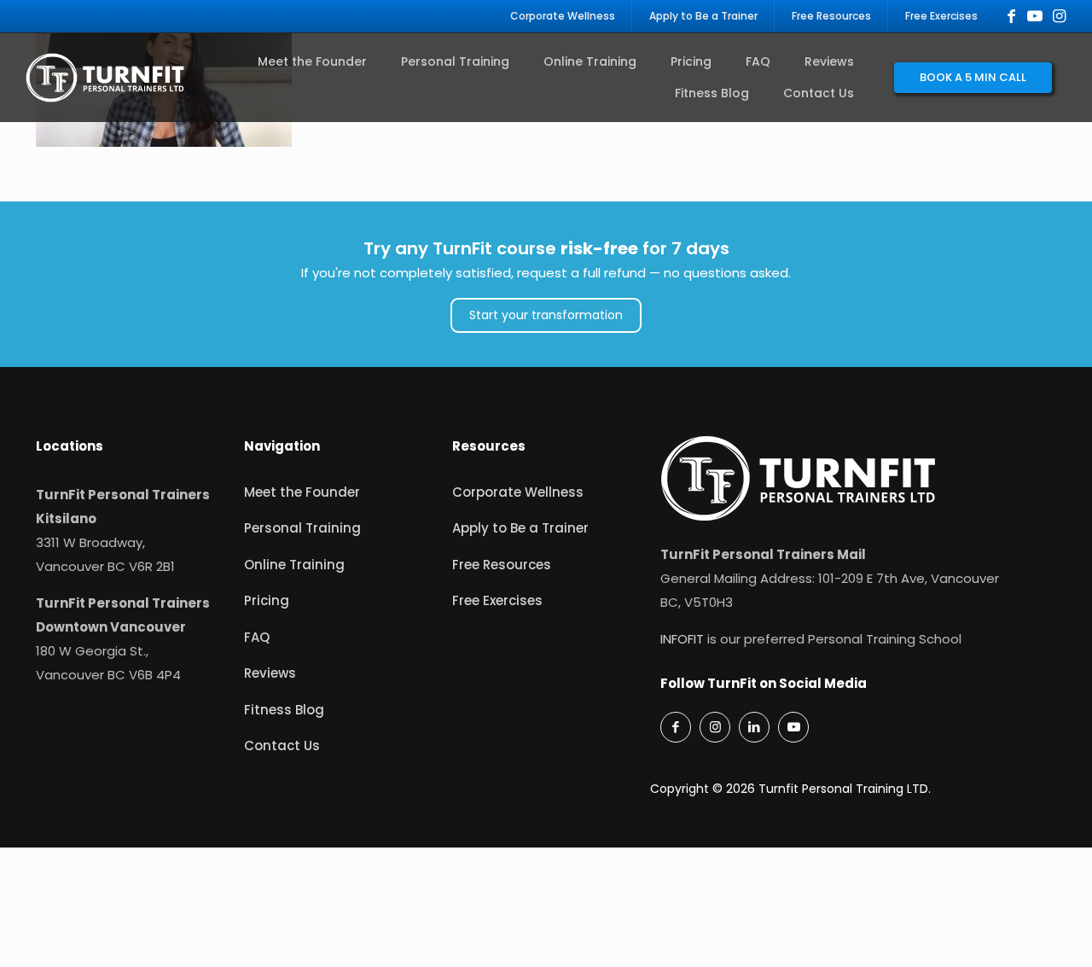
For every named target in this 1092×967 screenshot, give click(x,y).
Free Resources (501, 565)
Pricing (266, 600)
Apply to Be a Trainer (520, 528)
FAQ (257, 637)
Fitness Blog (284, 710)
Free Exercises (497, 600)
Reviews (270, 673)
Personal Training (302, 528)
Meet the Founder (302, 492)
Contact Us (282, 745)
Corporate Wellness (518, 492)
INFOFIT (682, 639)
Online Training (294, 565)
